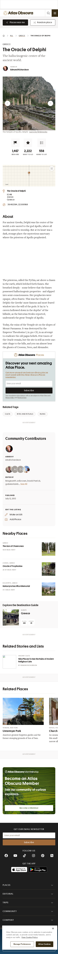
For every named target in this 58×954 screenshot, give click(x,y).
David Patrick (33, 481)
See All (24, 484)
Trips (5, 902)
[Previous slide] (7, 103)
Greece (25, 613)
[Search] (48, 13)
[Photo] (48, 549)
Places (7, 885)
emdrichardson (13, 460)
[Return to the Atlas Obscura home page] (19, 13)
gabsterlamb (12, 484)
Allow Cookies (44, 944)
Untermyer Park (12, 731)
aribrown (21, 481)
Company (8, 920)
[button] (15, 142)
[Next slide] (50, 103)
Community (10, 911)
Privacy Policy (10, 397)
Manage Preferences (22, 944)
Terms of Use (22, 397)
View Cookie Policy (29, 937)
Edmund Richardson (19, 70)
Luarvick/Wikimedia (38, 132)
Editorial (8, 894)
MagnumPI (10, 481)
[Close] (53, 928)
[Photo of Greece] (11, 617)
